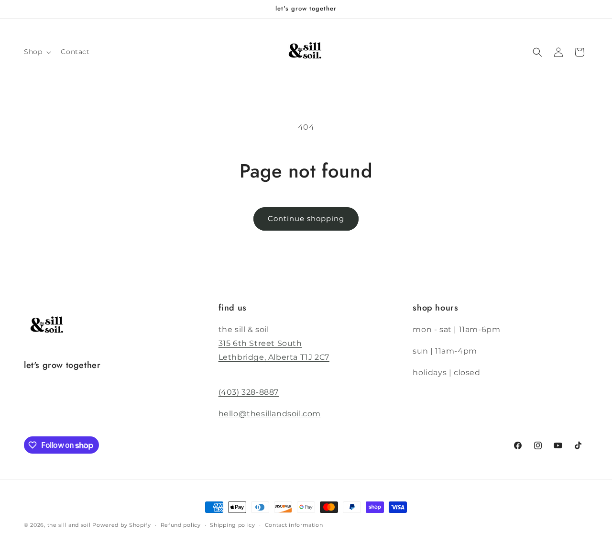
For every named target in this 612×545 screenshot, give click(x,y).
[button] (36, 52)
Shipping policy (232, 525)
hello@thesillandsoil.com (270, 413)
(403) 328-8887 (249, 392)
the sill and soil (69, 525)
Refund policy (181, 525)
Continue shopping (306, 218)
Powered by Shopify (121, 525)
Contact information (294, 525)
